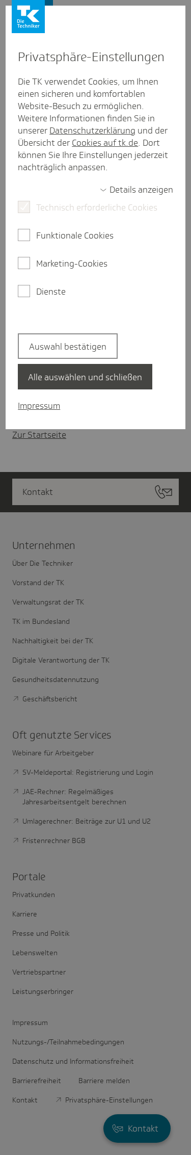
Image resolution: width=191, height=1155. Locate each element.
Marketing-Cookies (71, 263)
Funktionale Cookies (75, 235)
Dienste (51, 291)
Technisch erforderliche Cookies (96, 207)
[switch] (136, 189)
